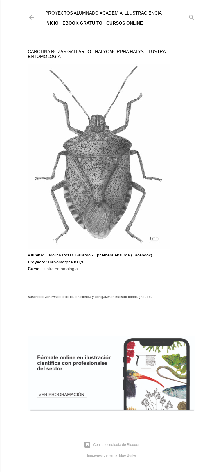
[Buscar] (191, 16)
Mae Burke (127, 455)
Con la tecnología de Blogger (116, 445)
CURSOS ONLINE (124, 23)
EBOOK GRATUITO (82, 23)
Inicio (52, 23)
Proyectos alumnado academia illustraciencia (103, 12)
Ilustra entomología (60, 268)
